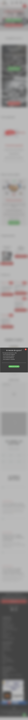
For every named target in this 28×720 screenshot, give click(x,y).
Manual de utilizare (14, 366)
